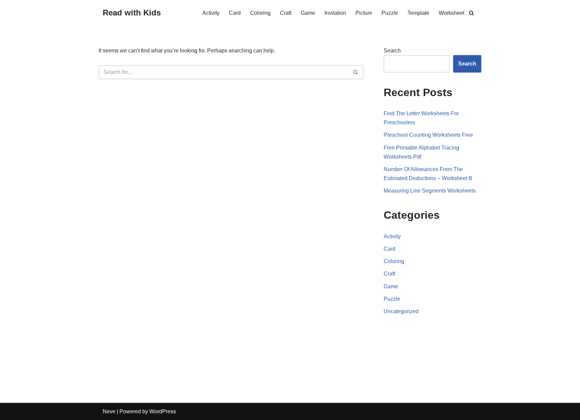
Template (418, 13)
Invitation (335, 13)
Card (235, 13)
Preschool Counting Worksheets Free (428, 135)
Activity (211, 13)
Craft (285, 13)
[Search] (471, 12)
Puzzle (390, 13)
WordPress (162, 411)
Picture (363, 13)
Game (308, 13)
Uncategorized (401, 311)
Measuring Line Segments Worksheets (430, 191)
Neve (109, 411)
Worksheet (451, 13)
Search (392, 50)
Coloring (260, 13)
